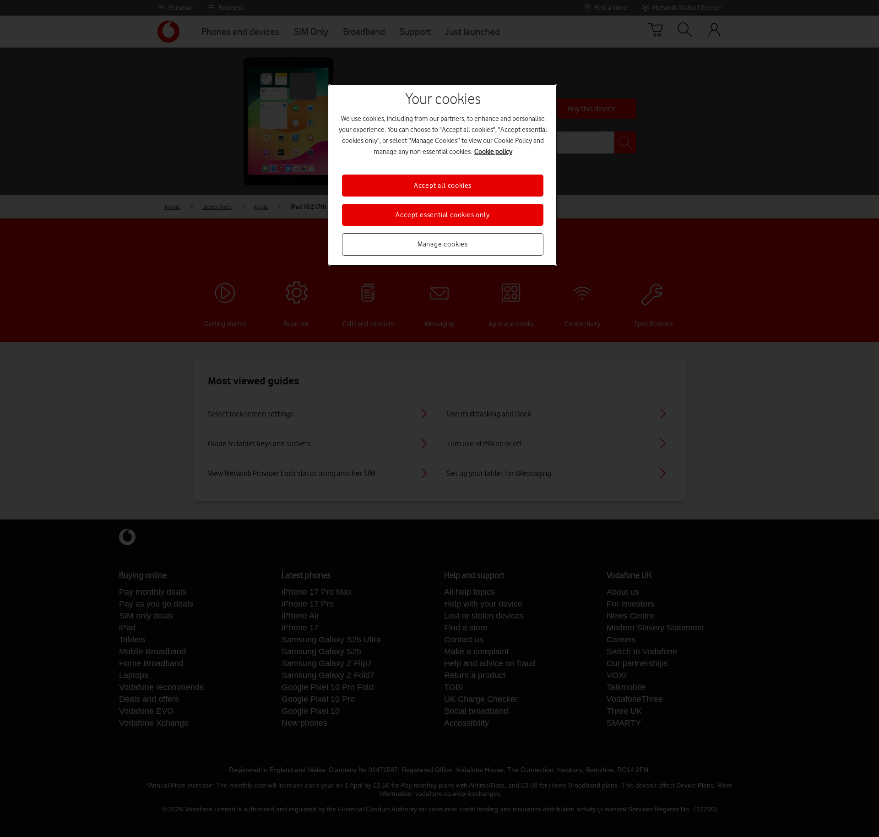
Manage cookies (443, 244)
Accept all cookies (443, 185)
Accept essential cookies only (442, 215)
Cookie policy (493, 152)
